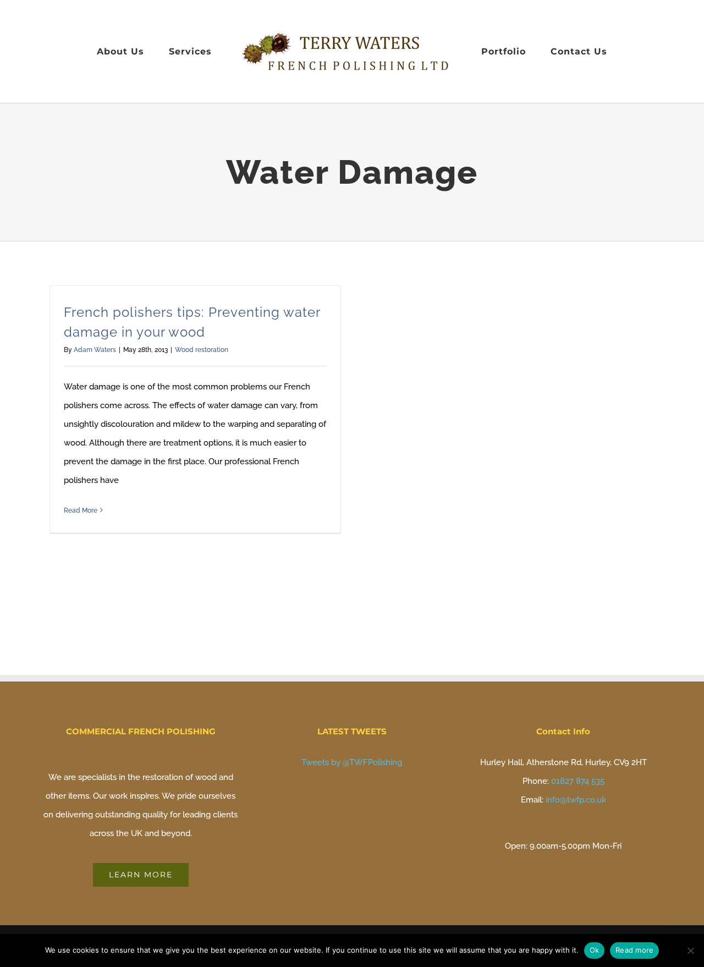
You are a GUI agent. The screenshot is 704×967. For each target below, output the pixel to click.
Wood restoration (201, 350)
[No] (690, 950)
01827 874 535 (577, 781)
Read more (634, 950)
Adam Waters (95, 350)
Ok (595, 950)
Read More (80, 510)
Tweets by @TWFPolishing (351, 762)
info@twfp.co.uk (576, 800)
